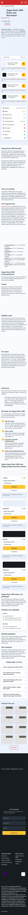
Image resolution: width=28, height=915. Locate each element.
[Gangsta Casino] (24, 86)
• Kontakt (7, 769)
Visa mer (14, 747)
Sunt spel (21, 769)
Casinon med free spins (6, 862)
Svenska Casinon (5, 858)
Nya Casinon (4, 855)
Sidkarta (17, 863)
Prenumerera (14, 833)
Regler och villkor (6, 495)
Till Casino (14, 487)
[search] (22, 2)
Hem (2, 6)
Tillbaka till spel (7, 57)
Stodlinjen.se (13, 68)
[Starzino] (24, 75)
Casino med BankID (5, 860)
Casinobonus (4, 864)
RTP (4, 156)
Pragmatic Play (5, 17)
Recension (14, 490)
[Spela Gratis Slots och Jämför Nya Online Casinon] (12, 2)
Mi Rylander (8, 24)
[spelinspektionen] (3, 774)
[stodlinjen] (11, 803)
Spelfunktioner (18, 859)
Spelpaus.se (19, 68)
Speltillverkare (18, 861)
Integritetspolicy (14, 769)
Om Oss (3, 769)
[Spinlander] (24, 64)
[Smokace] (24, 97)
